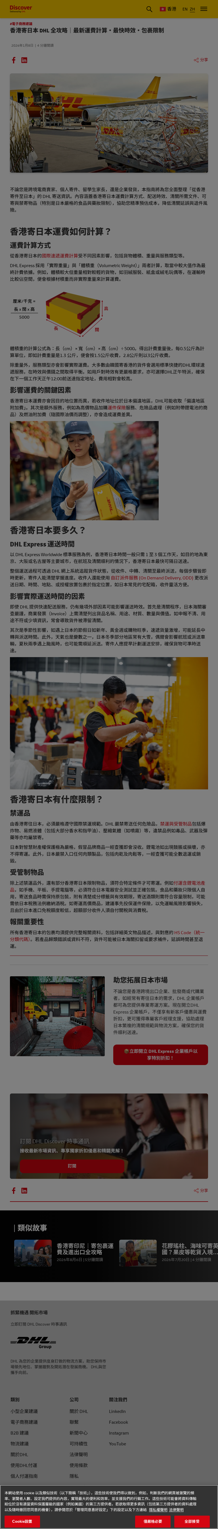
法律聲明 (176, 1510)
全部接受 (192, 1521)
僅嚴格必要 (153, 1521)
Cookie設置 (22, 1521)
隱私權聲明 (158, 1510)
